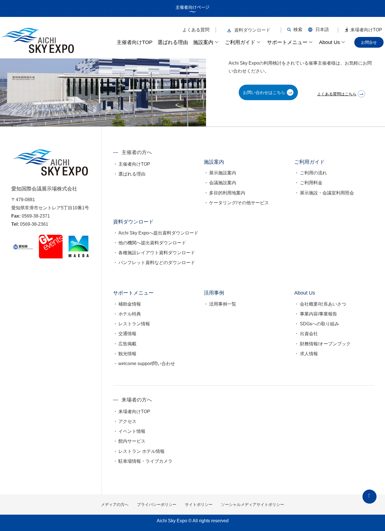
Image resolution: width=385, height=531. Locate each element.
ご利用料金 (311, 182)
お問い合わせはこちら (264, 92)
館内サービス (131, 441)
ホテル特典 (129, 313)
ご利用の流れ (313, 172)
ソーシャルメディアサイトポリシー (252, 504)
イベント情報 (131, 431)
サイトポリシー (199, 504)
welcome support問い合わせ (146, 363)
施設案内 (203, 42)
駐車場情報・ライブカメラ (145, 461)
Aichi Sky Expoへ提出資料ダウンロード (158, 233)
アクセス (127, 421)
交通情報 (127, 333)
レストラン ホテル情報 (141, 451)
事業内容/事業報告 (318, 313)
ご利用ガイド (240, 42)
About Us (329, 42)
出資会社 (309, 333)
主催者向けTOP (134, 42)
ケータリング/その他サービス (239, 202)
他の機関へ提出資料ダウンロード (152, 242)
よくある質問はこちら (337, 94)
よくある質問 (195, 30)
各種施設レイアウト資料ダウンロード (156, 252)
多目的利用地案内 (227, 192)
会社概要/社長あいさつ (323, 304)
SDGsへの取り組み (319, 323)
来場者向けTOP (366, 30)
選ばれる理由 (173, 42)
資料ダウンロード (252, 30)
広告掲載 (127, 343)
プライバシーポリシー (156, 504)
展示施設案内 (222, 172)
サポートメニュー (287, 42)
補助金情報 (129, 304)
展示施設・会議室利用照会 (327, 192)
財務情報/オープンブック (325, 343)
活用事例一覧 (222, 304)
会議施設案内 (222, 182)
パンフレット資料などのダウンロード (156, 262)
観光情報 (127, 353)
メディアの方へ (115, 504)
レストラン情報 (134, 323)
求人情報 (309, 353)
